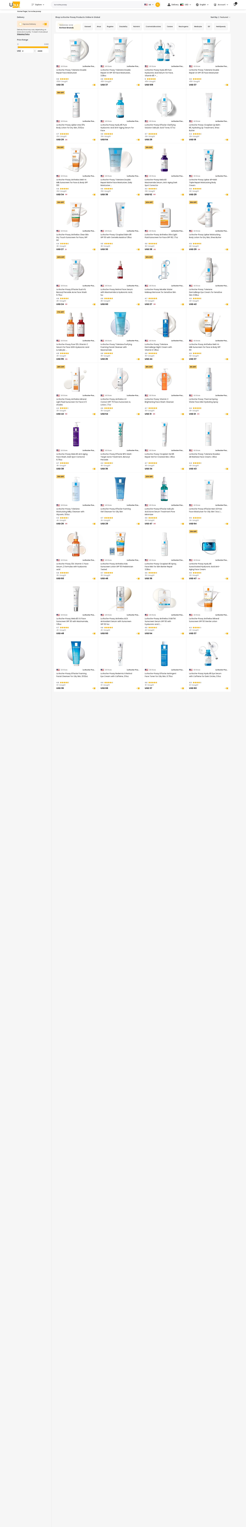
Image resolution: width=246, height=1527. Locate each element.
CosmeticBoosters (153, 26)
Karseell (88, 26)
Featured (224, 17)
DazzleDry (123, 26)
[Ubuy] (15, 4)
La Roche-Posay (89, 66)
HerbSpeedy (221, 26)
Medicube (198, 26)
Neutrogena (183, 26)
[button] (221, 4)
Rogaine (110, 26)
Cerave (170, 26)
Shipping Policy (23, 34)
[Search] (157, 4)
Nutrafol (136, 26)
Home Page (22, 11)
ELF (209, 26)
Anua (99, 26)
